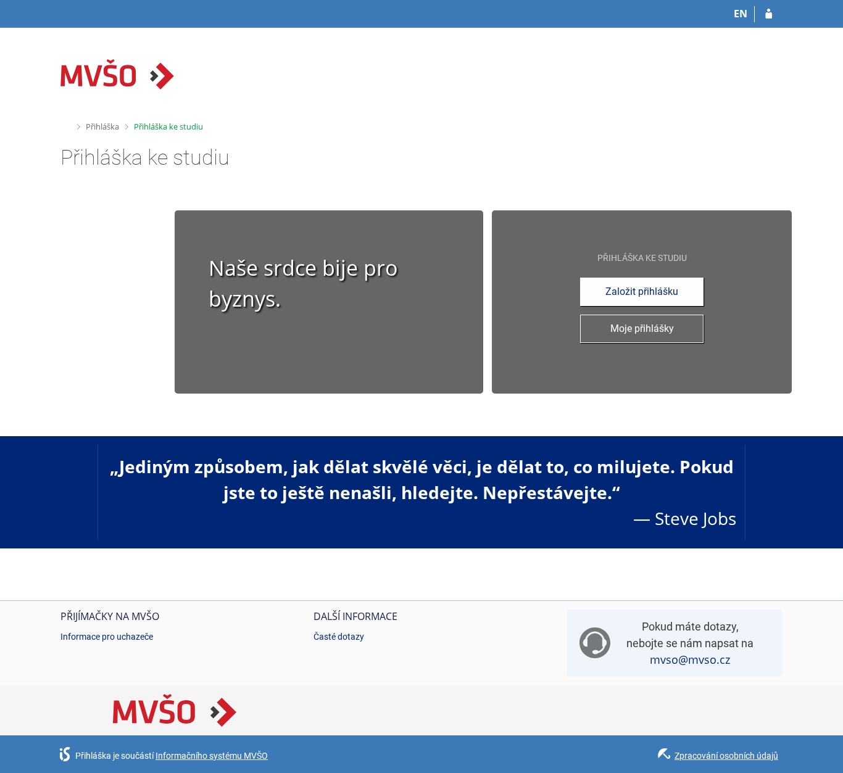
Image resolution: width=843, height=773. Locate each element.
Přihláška (102, 126)
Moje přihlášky (642, 328)
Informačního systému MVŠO (212, 756)
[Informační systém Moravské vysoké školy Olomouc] (117, 74)
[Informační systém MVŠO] (65, 125)
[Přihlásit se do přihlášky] (769, 14)
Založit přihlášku (641, 291)
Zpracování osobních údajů (726, 756)
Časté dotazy (339, 637)
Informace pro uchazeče (106, 637)
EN (740, 13)
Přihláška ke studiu (168, 126)
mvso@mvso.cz (690, 659)
